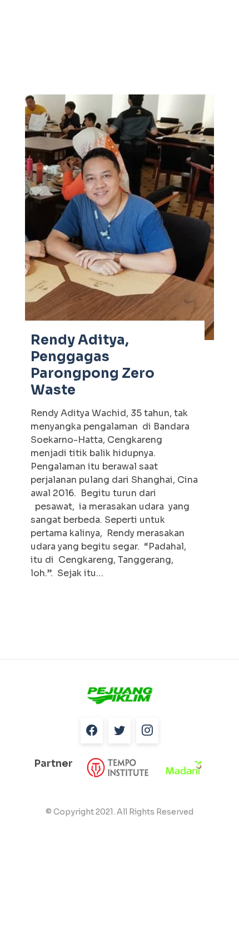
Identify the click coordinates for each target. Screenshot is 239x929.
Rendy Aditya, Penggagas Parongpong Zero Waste (93, 365)
